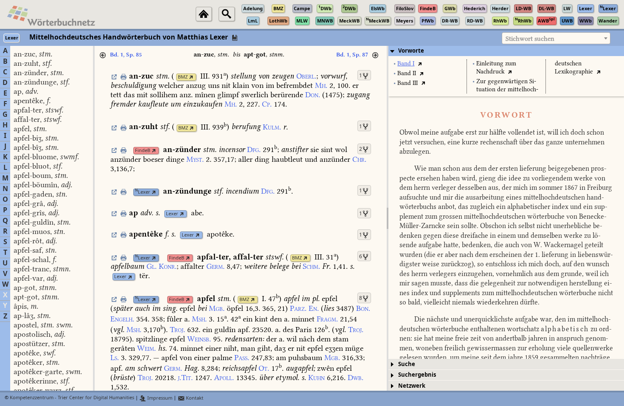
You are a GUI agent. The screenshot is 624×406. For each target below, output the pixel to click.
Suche (406, 364)
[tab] (506, 51)
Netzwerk (411, 386)
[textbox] (556, 39)
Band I (405, 63)
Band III (407, 83)
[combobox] (556, 38)
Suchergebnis (417, 375)
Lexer (142, 192)
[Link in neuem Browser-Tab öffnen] (191, 77)
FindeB (142, 150)
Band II (406, 73)
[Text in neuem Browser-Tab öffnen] (419, 63)
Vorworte (411, 51)
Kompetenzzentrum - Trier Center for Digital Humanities (72, 398)
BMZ (183, 77)
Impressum (159, 398)
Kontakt (194, 398)
